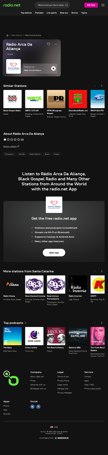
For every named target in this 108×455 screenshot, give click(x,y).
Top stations (26, 13)
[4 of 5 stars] (15, 139)
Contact (87, 377)
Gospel (10, 54)
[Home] (7, 35)
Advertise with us (37, 385)
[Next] (102, 85)
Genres (74, 13)
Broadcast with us (38, 389)
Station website (10, 147)
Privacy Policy (63, 381)
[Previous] (95, 85)
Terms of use (63, 377)
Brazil (47, 154)
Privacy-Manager (64, 393)
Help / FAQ (89, 385)
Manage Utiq (62, 389)
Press (32, 381)
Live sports (52, 13)
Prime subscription (92, 389)
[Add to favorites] (48, 44)
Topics (84, 13)
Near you (64, 13)
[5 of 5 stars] (18, 139)
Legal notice (62, 385)
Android (6, 414)
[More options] (55, 44)
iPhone (6, 406)
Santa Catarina (35, 154)
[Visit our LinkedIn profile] (32, 406)
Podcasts (39, 13)
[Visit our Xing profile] (38, 406)
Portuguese (9, 154)
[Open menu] (103, 5)
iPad (5, 410)
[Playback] (53, 68)
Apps (86, 381)
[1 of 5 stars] (5, 139)
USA (56, 427)
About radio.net (37, 377)
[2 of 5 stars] (8, 139)
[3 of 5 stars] (11, 139)
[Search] (66, 5)
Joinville (21, 154)
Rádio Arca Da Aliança (32, 70)
